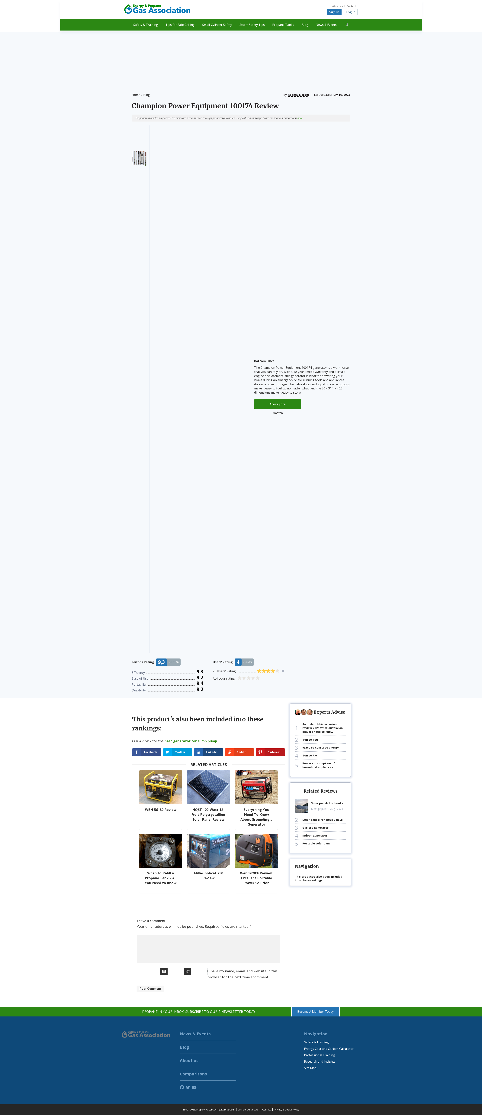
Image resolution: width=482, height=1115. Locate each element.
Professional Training (319, 1055)
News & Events (326, 25)
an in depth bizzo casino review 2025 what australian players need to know (322, 727)
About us (337, 6)
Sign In (334, 12)
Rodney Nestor (298, 94)
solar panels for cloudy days (322, 819)
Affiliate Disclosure (248, 1109)
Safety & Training (145, 25)
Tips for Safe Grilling (180, 25)
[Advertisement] (241, 58)
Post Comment (150, 988)
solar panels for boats (327, 803)
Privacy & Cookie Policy (287, 1109)
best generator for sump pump (191, 741)
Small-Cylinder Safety (217, 25)
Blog (305, 25)
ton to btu (310, 739)
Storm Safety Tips (252, 25)
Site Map (310, 1068)
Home (136, 95)
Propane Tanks (283, 25)
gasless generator (315, 827)
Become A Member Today (315, 1011)
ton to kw (309, 755)
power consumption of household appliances (318, 765)
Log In (350, 12)
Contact (351, 6)
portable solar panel (316, 843)
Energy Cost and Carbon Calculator (329, 1049)
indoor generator (314, 835)
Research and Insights (319, 1061)
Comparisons (193, 1074)
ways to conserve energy (320, 747)
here (299, 118)
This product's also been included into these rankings (318, 878)
